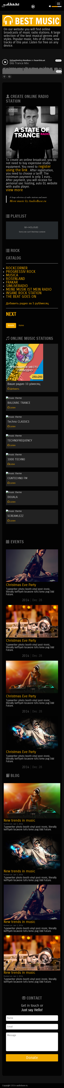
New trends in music (19, 820)
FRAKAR (12, 282)
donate (11, 325)
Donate (32, 1057)
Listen (12, 407)
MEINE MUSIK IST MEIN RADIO (29, 289)
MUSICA (12, 275)
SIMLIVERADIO (17, 286)
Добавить (14, 389)
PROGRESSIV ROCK (20, 271)
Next (11, 313)
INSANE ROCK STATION (24, 293)
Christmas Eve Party (21, 585)
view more (14, 190)
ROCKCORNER (17, 268)
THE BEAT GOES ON (21, 296)
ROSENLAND (15, 279)
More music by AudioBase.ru (28, 201)
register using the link (28, 168)
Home (21, 325)
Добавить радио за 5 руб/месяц (27, 303)
